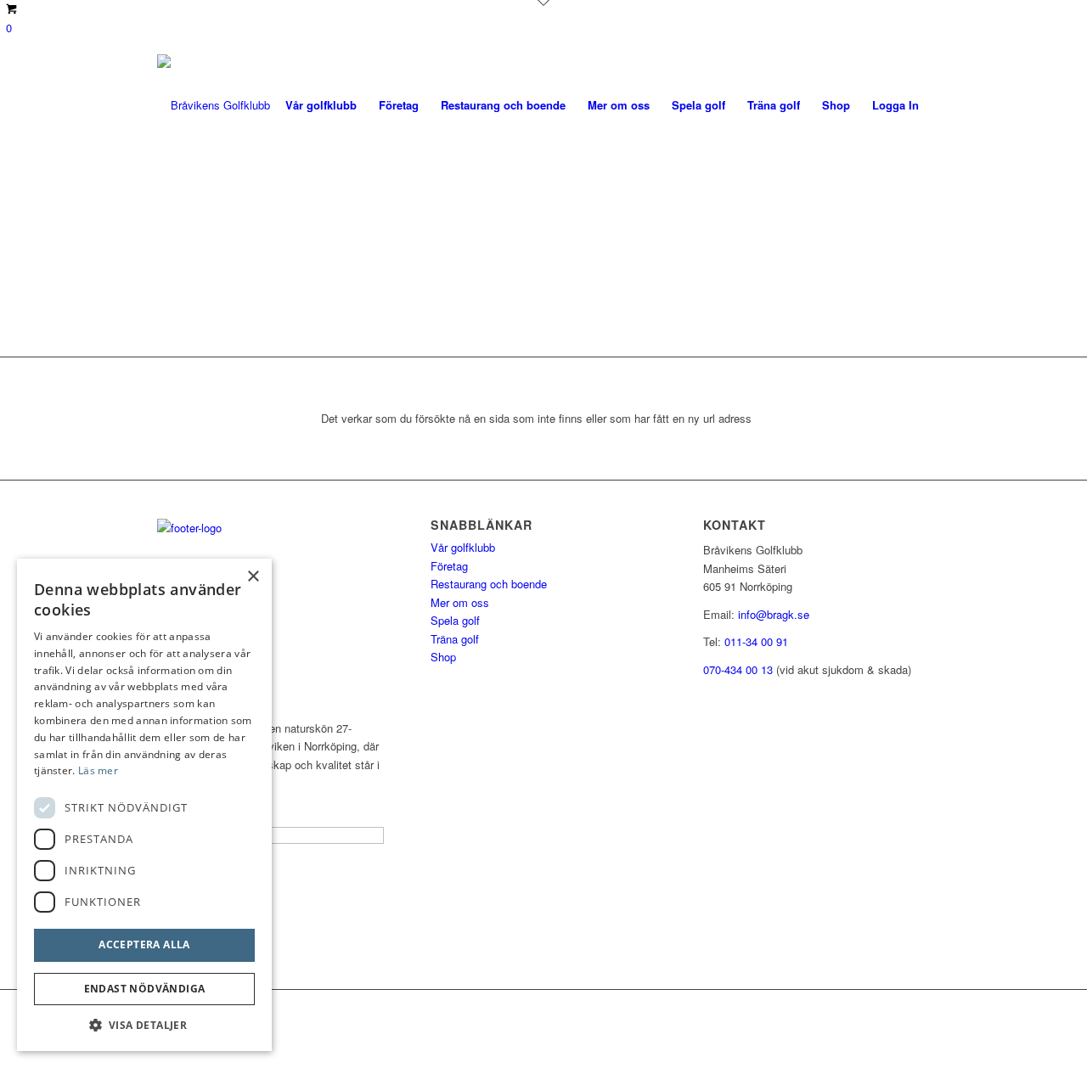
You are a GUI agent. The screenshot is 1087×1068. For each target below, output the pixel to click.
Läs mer (98, 770)
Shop (443, 657)
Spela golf (455, 620)
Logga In (895, 105)
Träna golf (455, 639)
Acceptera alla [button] (144, 944)
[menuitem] (321, 105)
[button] (144, 1025)
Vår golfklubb (463, 547)
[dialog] (144, 805)
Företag (449, 566)
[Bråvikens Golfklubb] (213, 105)
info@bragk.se (773, 614)
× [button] (252, 577)
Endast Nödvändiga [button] (145, 988)
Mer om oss (460, 602)
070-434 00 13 (738, 669)
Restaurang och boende (489, 584)
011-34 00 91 (756, 641)
